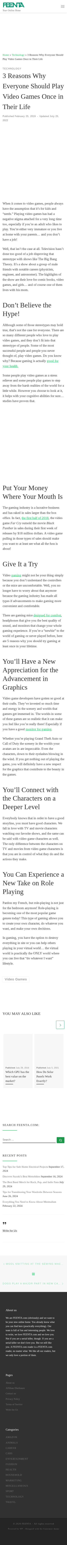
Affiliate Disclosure (15, 1388)
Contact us (11, 1393)
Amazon (11, 1437)
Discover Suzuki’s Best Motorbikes (21, 1176)
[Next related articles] (60, 1025)
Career (11, 1448)
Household (14, 1475)
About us (10, 1382)
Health (11, 1469)
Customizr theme (51, 1529)
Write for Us (10, 1230)
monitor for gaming (39, 729)
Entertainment (17, 1458)
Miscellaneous (17, 1485)
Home (6, 54)
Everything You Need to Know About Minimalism (29, 1201)
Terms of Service (14, 1404)
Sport (10, 1491)
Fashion (11, 1464)
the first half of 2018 (35, 518)
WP (21, 1529)
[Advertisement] (33, 161)
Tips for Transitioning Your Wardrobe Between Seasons (32, 1191)
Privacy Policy (13, 1399)
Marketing (14, 1480)
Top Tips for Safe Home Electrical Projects (25, 1166)
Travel (11, 1502)
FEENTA (26, 1523)
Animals (12, 1442)
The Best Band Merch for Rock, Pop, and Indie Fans (31, 1182)
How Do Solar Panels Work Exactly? (44, 1076)
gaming (16, 575)
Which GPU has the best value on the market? (17, 1076)
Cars (9, 1453)
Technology (18, 54)
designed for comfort (47, 615)
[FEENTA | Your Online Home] (14, 4)
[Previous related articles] (51, 1025)
